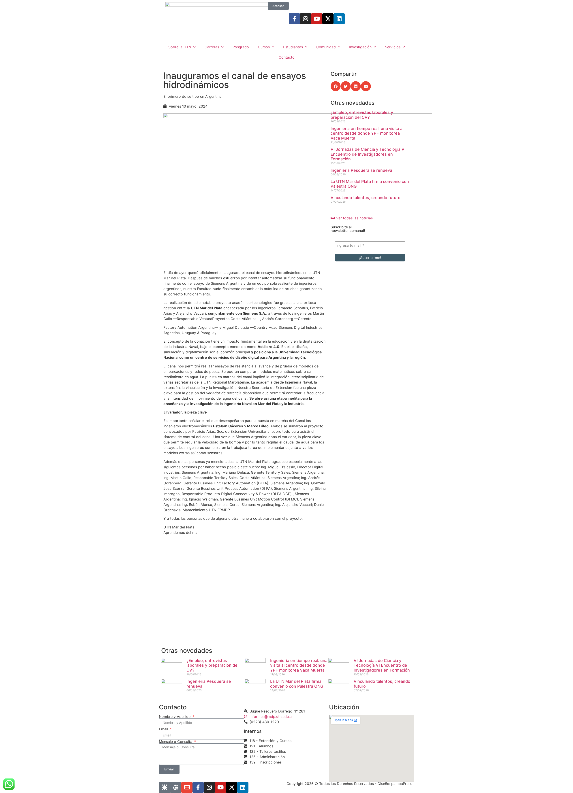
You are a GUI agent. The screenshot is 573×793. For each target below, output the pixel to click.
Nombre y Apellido (175, 716)
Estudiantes (293, 47)
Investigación (360, 47)
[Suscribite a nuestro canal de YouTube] (316, 18)
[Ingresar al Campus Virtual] (175, 787)
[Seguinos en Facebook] (294, 18)
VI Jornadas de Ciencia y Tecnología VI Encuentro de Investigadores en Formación (368, 154)
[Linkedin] (339, 18)
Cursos (264, 47)
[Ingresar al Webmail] (186, 787)
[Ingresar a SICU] (164, 787)
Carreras (212, 47)
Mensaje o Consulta (176, 741)
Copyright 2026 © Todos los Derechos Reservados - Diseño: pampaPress (349, 783)
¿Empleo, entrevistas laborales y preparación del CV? (362, 115)
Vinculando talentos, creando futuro (365, 197)
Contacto (287, 57)
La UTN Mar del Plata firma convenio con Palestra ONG (296, 684)
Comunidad (326, 47)
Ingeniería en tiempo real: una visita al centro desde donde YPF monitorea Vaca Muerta (367, 133)
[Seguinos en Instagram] (305, 18)
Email (164, 729)
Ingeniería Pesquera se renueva (361, 170)
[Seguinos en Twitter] (328, 18)
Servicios (392, 47)
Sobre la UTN (179, 47)
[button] (336, 86)
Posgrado (241, 47)
